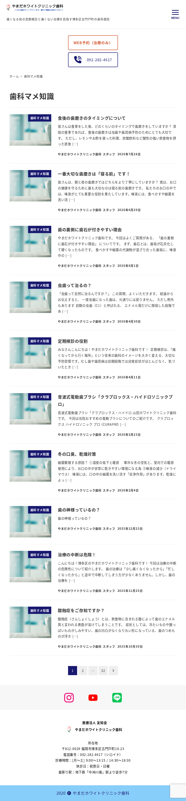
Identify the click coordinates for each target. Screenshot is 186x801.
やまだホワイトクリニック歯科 (101, 793)
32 (103, 670)
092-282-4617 (97, 59)
